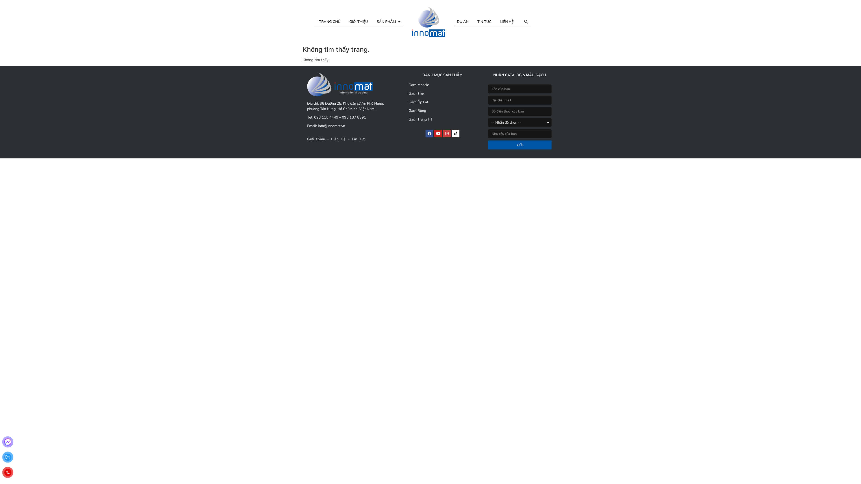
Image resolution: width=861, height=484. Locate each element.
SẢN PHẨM (386, 21)
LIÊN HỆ (506, 21)
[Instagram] (447, 133)
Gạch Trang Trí (420, 119)
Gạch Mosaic (419, 84)
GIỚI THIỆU (358, 21)
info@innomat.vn (331, 125)
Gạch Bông (417, 110)
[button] (526, 22)
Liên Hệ (338, 139)
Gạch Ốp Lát (418, 102)
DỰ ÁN (463, 21)
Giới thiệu (316, 139)
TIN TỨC (484, 21)
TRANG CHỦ (330, 21)
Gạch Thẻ (416, 93)
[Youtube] (438, 133)
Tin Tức (358, 139)
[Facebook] (429, 133)
